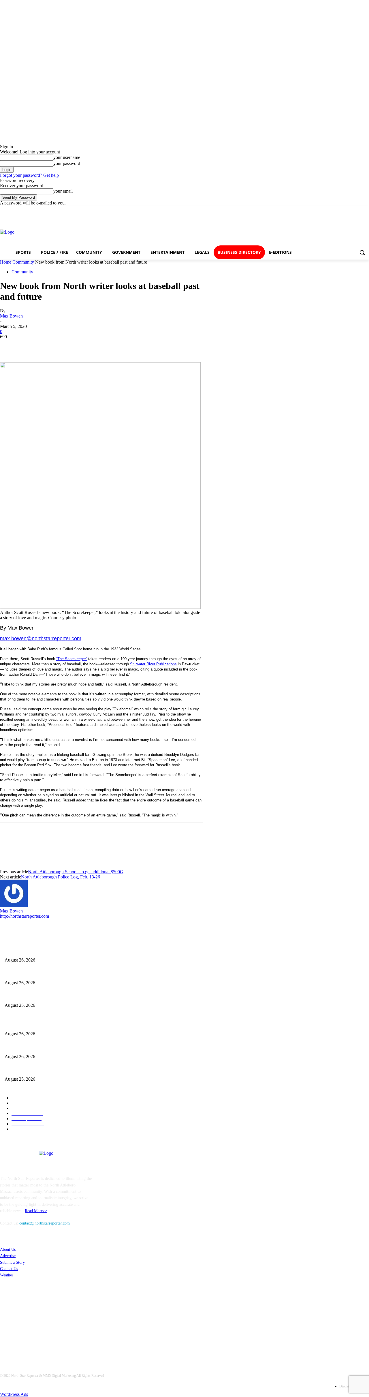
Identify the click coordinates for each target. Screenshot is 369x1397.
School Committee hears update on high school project (49, 973)
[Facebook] (297, 232)
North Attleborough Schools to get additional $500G (75, 871)
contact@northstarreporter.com (44, 1223)
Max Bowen (11, 315)
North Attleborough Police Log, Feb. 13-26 (60, 876)
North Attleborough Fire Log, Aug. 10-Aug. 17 (43, 996)
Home (5, 262)
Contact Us (9, 1269)
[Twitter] (339, 232)
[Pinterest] (51, 345)
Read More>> (36, 1211)
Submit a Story (12, 1262)
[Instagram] (318, 232)
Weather (6, 1275)
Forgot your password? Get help (29, 175)
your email (63, 191)
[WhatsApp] (71, 345)
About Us (8, 1249)
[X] (30, 345)
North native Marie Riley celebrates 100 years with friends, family (59, 951)
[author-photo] (14, 905)
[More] (93, 345)
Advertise (8, 1256)
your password (66, 163)
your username (66, 157)
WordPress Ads (14, 1394)
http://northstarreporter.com (24, 916)
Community (23, 262)
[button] (362, 252)
